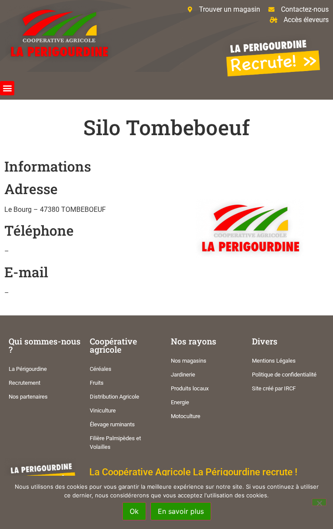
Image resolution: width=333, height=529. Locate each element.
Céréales (100, 369)
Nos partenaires (28, 396)
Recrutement (24, 383)
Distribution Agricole (114, 396)
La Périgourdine (28, 369)
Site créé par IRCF (274, 388)
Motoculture (185, 416)
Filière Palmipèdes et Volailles (115, 442)
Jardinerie (183, 374)
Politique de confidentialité (284, 374)
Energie (180, 402)
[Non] (319, 502)
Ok (134, 511)
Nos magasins (188, 360)
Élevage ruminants (112, 424)
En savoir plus (181, 511)
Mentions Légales (274, 360)
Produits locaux (190, 388)
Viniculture (103, 410)
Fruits (97, 383)
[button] (7, 88)
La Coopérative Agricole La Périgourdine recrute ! (193, 471)
